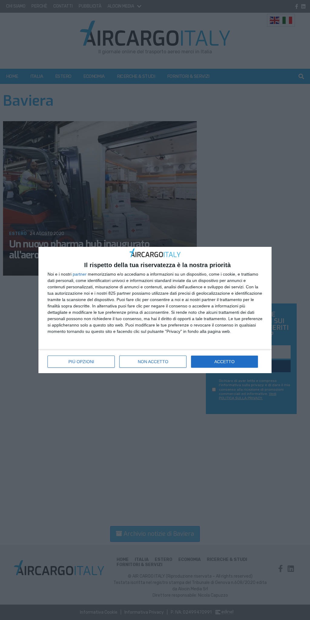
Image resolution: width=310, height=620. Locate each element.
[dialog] (155, 310)
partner (80, 274)
